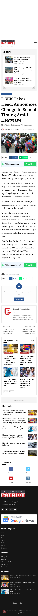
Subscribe (20, 299)
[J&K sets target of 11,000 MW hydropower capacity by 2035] (9, 70)
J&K (10, 94)
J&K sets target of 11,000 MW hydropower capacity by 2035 (23, 70)
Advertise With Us (6, 562)
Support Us (4, 564)
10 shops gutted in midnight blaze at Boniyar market (8, 331)
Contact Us (4, 567)
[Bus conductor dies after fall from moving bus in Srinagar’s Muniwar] (32, 453)
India (2, 535)
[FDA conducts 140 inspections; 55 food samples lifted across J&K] (11, 372)
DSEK (7, 274)
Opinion (3, 538)
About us (3, 559)
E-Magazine (4, 557)
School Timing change (14, 274)
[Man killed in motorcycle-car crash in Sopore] (32, 445)
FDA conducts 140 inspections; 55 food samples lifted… (22, 590)
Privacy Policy (18, 603)
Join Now (31, 164)
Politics (3, 540)
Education (4, 94)
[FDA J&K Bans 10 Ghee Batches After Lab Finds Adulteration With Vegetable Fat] (11, 349)
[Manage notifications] (4, 611)
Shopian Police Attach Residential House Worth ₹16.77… (22, 583)
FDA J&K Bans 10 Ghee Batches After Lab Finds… (23, 575)
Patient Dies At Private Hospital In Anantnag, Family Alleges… (22, 59)
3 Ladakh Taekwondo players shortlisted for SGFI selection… (23, 80)
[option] (19, 71)
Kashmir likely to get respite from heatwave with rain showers (28, 331)
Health (3, 543)
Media (3, 545)
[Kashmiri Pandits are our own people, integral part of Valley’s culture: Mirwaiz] (27, 372)
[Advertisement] (19, 20)
